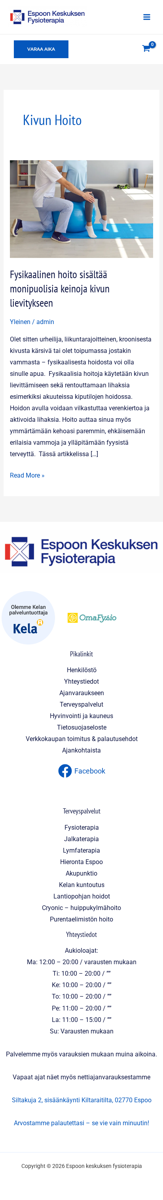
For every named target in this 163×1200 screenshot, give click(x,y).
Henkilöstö (82, 670)
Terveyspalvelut (81, 704)
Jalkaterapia (81, 839)
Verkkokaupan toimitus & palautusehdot (82, 739)
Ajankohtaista (81, 750)
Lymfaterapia (81, 850)
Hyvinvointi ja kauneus (81, 716)
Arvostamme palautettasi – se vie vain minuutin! (81, 1123)
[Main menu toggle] (146, 16)
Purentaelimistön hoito (81, 919)
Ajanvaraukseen (81, 693)
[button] (41, 49)
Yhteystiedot (81, 681)
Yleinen (20, 322)
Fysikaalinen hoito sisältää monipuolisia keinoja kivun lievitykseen (60, 288)
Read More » (27, 474)
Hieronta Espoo (81, 862)
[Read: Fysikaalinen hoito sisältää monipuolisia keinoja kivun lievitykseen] (81, 208)
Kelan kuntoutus (81, 885)
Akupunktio (81, 873)
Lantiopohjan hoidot (81, 896)
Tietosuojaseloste (81, 727)
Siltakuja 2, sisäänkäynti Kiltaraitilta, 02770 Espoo (82, 1100)
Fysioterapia (81, 827)
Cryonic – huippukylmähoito (81, 908)
